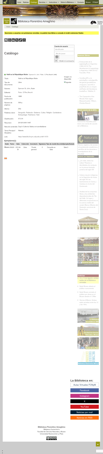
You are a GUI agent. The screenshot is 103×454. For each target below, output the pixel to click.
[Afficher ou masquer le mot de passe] (57, 57)
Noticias (26, 2)
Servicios (42, 2)
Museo (88, 2)
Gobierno (37, 112)
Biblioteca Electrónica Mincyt (88, 363)
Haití (37, 115)
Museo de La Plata (92, 348)
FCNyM (95, 2)
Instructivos (53, 2)
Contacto (80, 2)
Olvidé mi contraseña (66, 61)
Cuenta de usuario (61, 46)
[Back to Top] (98, 444)
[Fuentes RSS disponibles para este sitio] (39, 158)
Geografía (21, 112)
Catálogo (34, 2)
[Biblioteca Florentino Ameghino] (9, 2)
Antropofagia (22, 115)
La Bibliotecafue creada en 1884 (92, 320)
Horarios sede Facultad (90, 262)
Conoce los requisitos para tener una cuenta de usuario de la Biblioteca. (87, 123)
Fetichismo (32, 115)
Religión (49, 112)
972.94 (20, 118)
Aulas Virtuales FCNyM (84, 384)
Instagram (84, 395)
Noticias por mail (85, 412)
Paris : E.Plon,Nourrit (25, 92)
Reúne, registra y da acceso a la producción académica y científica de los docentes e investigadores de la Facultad (88, 149)
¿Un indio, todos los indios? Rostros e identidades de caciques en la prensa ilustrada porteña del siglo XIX (88, 165)
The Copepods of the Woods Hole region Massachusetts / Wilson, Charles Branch (87, 99)
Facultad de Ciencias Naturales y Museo (91, 333)
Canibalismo (57, 112)
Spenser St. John (34, 74)
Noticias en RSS (84, 417)
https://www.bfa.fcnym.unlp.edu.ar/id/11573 (33, 136)
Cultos (43, 112)
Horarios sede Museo (91, 245)
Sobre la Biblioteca (67, 2)
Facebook (84, 390)
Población (29, 112)
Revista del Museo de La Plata (90, 227)
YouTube (84, 406)
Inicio (19, 2)
